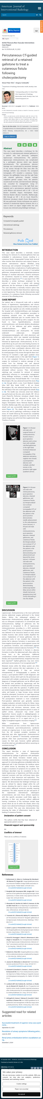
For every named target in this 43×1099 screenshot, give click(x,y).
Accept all (21, 1094)
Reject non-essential (21, 1089)
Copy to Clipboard (9, 136)
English (6, 38)
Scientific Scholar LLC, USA (15, 1062)
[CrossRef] (11, 888)
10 (19, 736)
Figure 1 (35, 357)
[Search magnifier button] (40, 15)
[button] (39, 8)
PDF (36, 31)
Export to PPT (11, 476)
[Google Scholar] (27, 888)
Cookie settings (21, 1084)
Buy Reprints (15, 30)
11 (15, 745)
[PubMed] (18, 888)
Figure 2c (10, 409)
